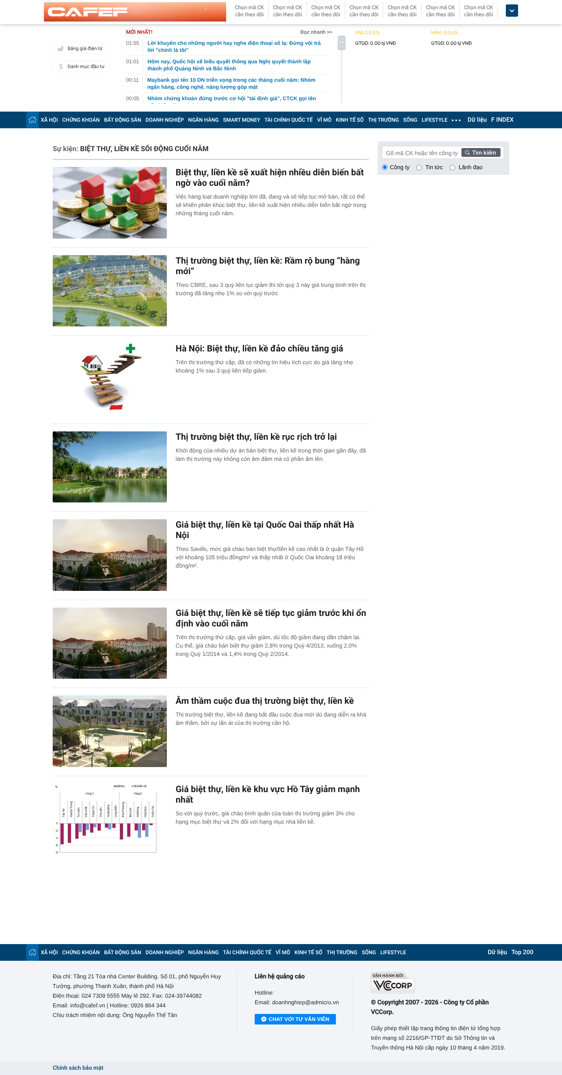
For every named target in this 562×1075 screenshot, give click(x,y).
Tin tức (434, 167)
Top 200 (522, 952)
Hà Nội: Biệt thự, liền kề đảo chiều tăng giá (259, 348)
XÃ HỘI (49, 120)
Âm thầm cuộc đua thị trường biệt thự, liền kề (265, 700)
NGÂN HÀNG (203, 120)
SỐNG (410, 120)
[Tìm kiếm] (481, 152)
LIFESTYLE (434, 120)
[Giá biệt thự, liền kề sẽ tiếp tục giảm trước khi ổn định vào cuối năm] (110, 643)
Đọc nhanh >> (316, 32)
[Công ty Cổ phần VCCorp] (440, 982)
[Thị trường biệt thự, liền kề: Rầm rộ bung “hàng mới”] (110, 291)
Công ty (400, 167)
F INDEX (502, 119)
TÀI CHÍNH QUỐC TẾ (288, 120)
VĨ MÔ (324, 120)
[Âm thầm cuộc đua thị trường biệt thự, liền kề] (110, 731)
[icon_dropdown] (512, 10)
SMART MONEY (241, 120)
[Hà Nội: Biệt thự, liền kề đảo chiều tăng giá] (110, 379)
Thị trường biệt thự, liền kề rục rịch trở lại (256, 436)
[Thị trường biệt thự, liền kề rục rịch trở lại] (110, 467)
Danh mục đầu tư (86, 66)
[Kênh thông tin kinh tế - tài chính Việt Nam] (135, 12)
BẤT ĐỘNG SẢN (122, 120)
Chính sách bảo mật (78, 1068)
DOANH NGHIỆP (165, 120)
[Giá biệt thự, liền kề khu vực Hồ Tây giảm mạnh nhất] (110, 819)
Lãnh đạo (471, 167)
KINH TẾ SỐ (350, 120)
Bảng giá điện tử (85, 48)
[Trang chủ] (32, 119)
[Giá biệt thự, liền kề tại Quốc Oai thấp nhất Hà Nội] (110, 555)
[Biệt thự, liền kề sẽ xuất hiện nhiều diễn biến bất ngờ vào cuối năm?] (110, 203)
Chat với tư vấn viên (299, 1019)
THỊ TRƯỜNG (383, 120)
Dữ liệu (477, 119)
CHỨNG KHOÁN (81, 120)
